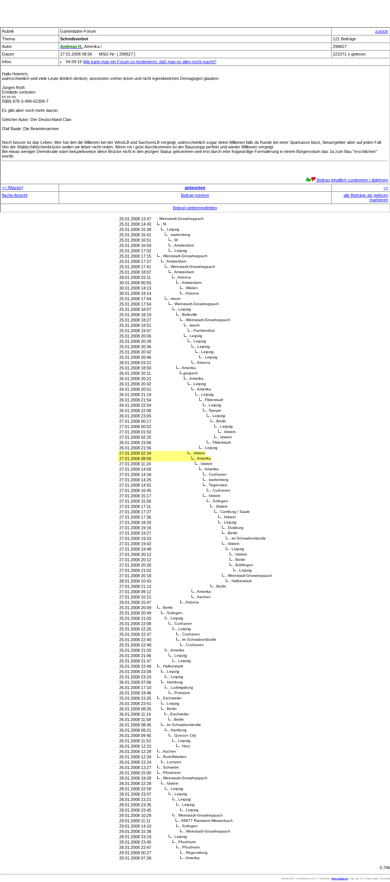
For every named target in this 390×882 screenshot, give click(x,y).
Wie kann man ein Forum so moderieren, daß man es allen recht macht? (149, 61)
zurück (381, 31)
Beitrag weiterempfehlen (195, 207)
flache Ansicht (14, 195)
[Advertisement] (195, 11)
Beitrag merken (195, 195)
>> (386, 187)
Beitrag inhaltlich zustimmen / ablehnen (352, 180)
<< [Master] (12, 187)
